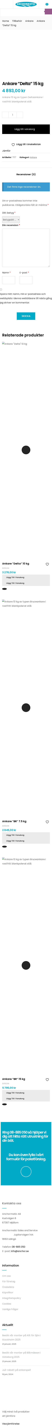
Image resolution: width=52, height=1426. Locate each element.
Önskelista (8, 1287)
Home (5, 21)
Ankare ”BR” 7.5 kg (14, 821)
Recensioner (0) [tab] (26, 174)
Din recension (11, 225)
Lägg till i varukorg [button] (15, 577)
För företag (8, 1281)
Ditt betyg (8, 212)
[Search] (48, 11)
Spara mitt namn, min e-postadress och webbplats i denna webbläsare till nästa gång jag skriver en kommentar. (26, 298)
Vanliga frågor (10, 1309)
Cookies (6, 1303)
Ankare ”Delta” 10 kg (15, 563)
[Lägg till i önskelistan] (47, 564)
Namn (6, 272)
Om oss (6, 1276)
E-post (24, 272)
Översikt (26, 450)
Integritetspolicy (11, 1298)
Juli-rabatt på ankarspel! (16, 1370)
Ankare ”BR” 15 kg (13, 1079)
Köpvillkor (7, 1292)
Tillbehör (17, 21)
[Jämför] (43, 564)
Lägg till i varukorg (24, 129)
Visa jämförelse (10, 1423)
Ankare (29, 21)
